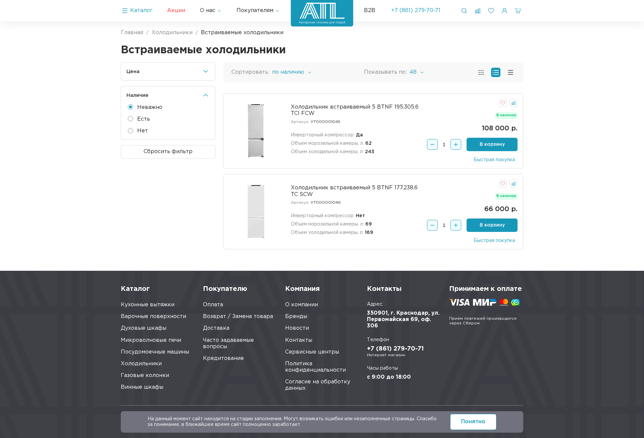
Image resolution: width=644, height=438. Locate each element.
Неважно (149, 107)
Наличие (137, 95)
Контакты (298, 340)
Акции (176, 10)
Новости (297, 328)
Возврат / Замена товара (238, 316)
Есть (143, 119)
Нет (142, 130)
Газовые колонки (145, 375)
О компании (301, 304)
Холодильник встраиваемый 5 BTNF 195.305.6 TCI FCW (355, 110)
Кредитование (223, 358)
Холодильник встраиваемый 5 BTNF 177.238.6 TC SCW (354, 191)
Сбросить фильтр (168, 151)
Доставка (216, 328)
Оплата (213, 304)
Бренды (296, 316)
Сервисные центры (312, 352)
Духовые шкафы (143, 328)
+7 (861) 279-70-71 (415, 10)
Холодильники (141, 363)
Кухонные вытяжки (147, 304)
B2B (369, 10)
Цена (133, 71)
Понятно (473, 421)
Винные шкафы (142, 387)
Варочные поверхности (153, 316)
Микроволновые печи (151, 340)
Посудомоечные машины (155, 352)
